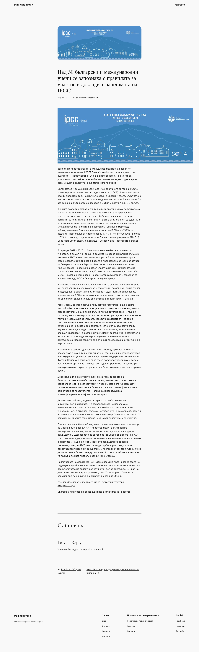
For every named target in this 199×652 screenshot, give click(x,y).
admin (79, 97)
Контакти (180, 4)
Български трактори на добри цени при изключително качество (94, 491)
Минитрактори (23, 4)
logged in (77, 549)
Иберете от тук (66, 485)
